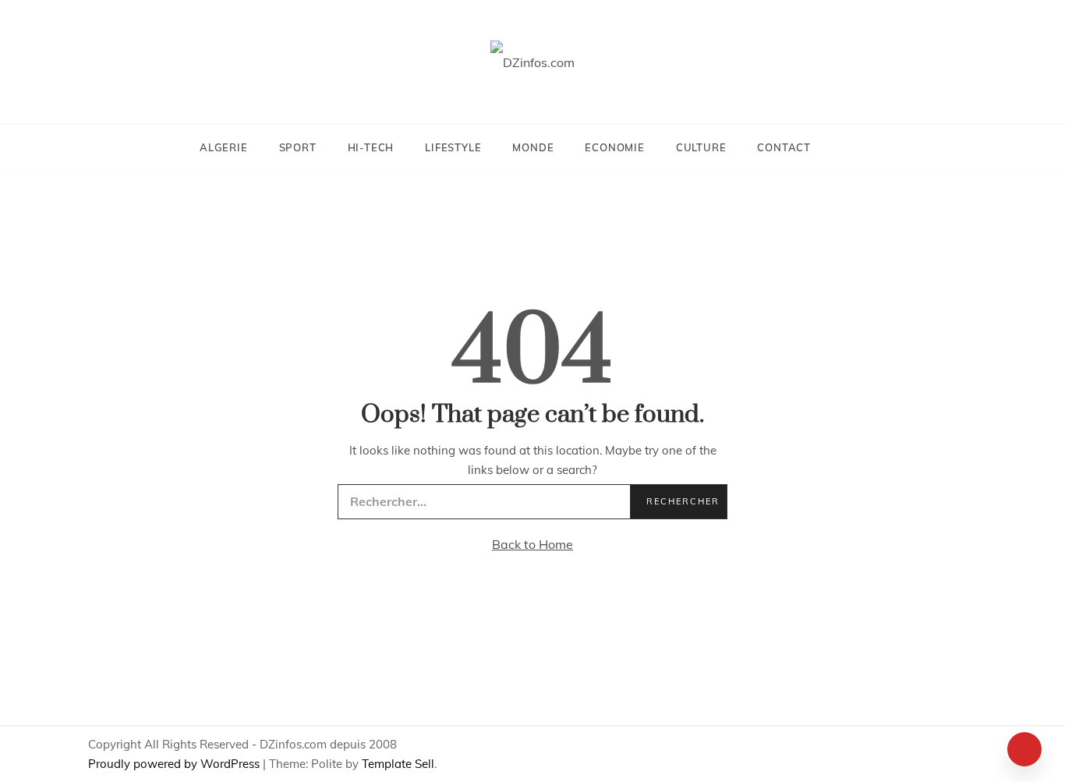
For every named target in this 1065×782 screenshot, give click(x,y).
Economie (614, 147)
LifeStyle (453, 147)
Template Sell (398, 763)
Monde (533, 147)
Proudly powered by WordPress (175, 763)
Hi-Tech (371, 147)
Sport (298, 147)
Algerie (224, 147)
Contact (784, 147)
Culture (701, 147)
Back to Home (532, 544)
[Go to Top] (1024, 749)
